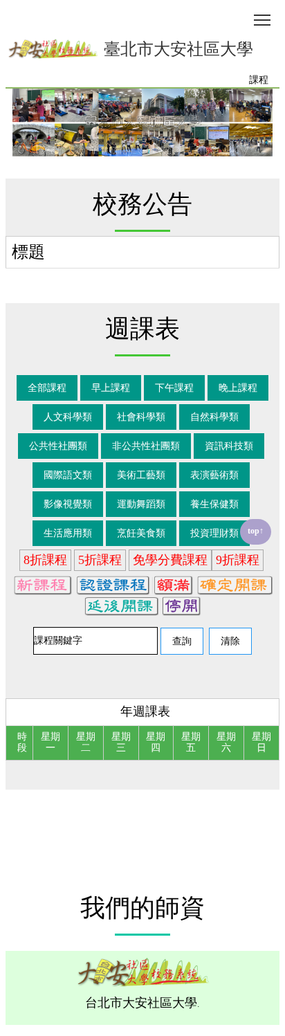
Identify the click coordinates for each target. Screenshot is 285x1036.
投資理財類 (214, 533)
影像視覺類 (68, 504)
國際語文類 (68, 475)
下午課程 (174, 388)
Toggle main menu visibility (262, 19)
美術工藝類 (141, 475)
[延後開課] (121, 604)
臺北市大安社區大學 (176, 49)
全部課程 (47, 388)
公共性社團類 (58, 446)
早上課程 (110, 388)
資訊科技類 (229, 446)
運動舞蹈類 (141, 504)
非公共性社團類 (146, 446)
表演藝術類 (214, 475)
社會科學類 (141, 417)
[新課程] (42, 584)
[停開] (181, 604)
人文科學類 (68, 417)
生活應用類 (68, 533)
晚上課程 (238, 388)
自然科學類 (214, 417)
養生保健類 (214, 504)
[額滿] (172, 584)
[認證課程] (112, 584)
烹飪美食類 (141, 533)
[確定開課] (234, 584)
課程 (258, 80)
